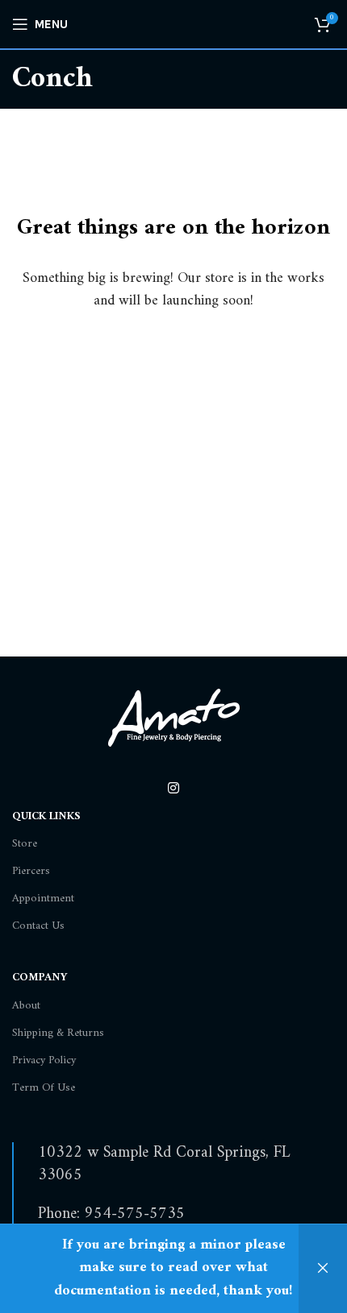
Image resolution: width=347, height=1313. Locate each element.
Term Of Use (43, 1088)
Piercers (31, 871)
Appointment (43, 898)
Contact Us (38, 926)
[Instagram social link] (173, 788)
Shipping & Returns (58, 1033)
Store (24, 844)
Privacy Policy (44, 1060)
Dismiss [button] (323, 1268)
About (26, 1006)
